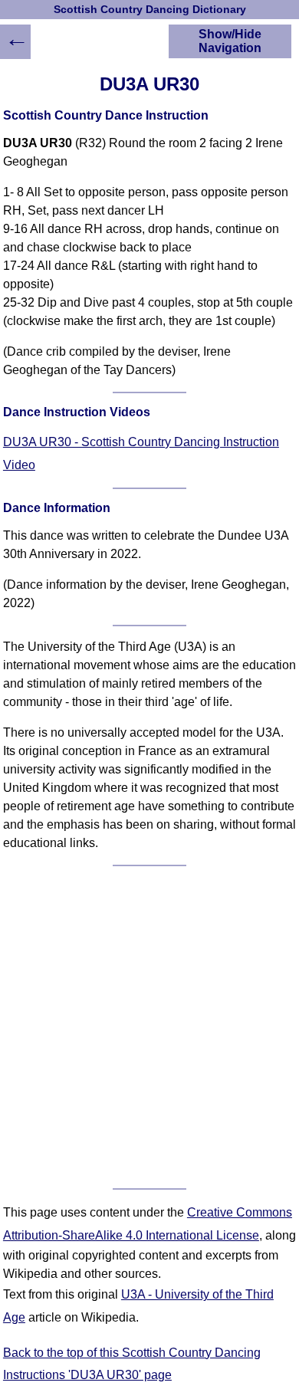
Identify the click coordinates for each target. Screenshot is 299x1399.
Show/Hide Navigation (230, 41)
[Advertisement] (149, 1027)
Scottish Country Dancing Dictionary (150, 9)
